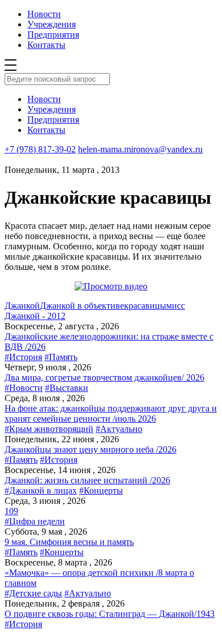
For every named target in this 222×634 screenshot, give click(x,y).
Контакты (46, 45)
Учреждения (51, 24)
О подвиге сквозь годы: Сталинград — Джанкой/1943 (110, 614)
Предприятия (53, 34)
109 (11, 511)
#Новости (24, 388)
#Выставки (66, 388)
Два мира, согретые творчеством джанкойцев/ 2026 (104, 377)
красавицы (145, 305)
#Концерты (101, 490)
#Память (60, 357)
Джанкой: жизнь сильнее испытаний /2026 (87, 480)
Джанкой (22, 305)
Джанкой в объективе (82, 305)
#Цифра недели (35, 521)
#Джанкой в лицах (41, 490)
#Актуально (119, 429)
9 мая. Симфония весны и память (69, 542)
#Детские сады (33, 593)
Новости (44, 14)
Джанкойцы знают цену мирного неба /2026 (90, 449)
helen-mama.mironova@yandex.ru (140, 149)
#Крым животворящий (49, 429)
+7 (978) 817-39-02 (40, 149)
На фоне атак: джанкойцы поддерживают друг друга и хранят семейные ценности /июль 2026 (111, 413)
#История (23, 357)
